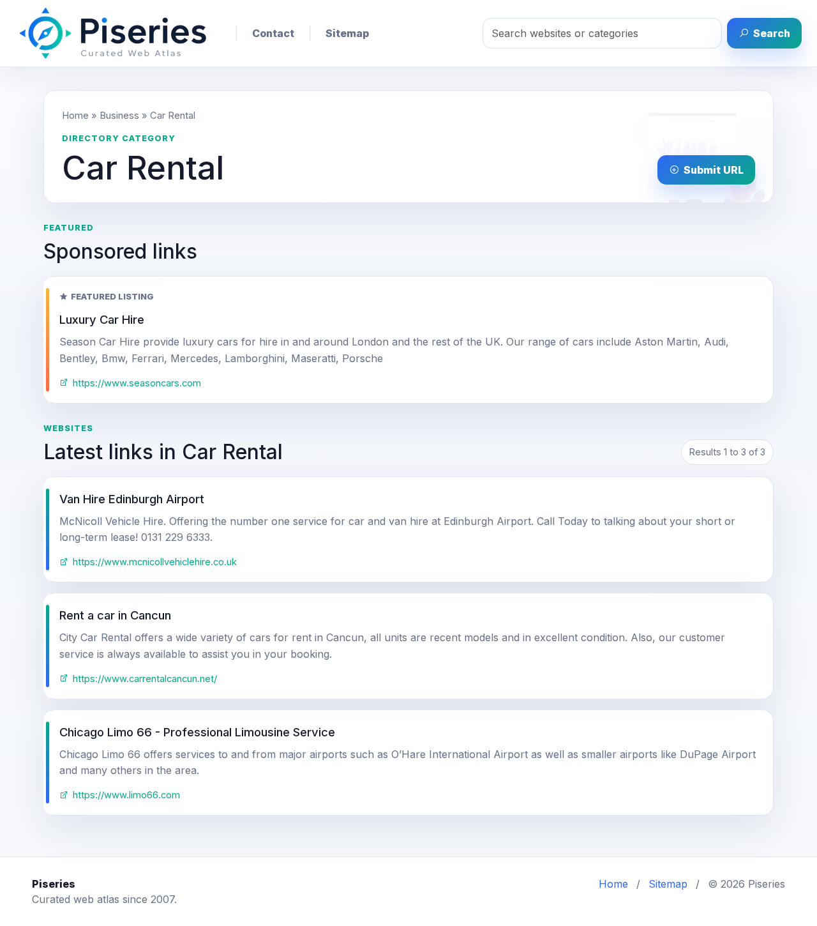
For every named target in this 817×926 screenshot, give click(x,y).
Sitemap (347, 33)
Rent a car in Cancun (115, 615)
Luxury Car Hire (101, 319)
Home (75, 115)
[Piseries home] (113, 33)
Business (119, 115)
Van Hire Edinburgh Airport (131, 499)
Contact (273, 33)
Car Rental (172, 115)
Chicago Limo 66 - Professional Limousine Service (197, 732)
